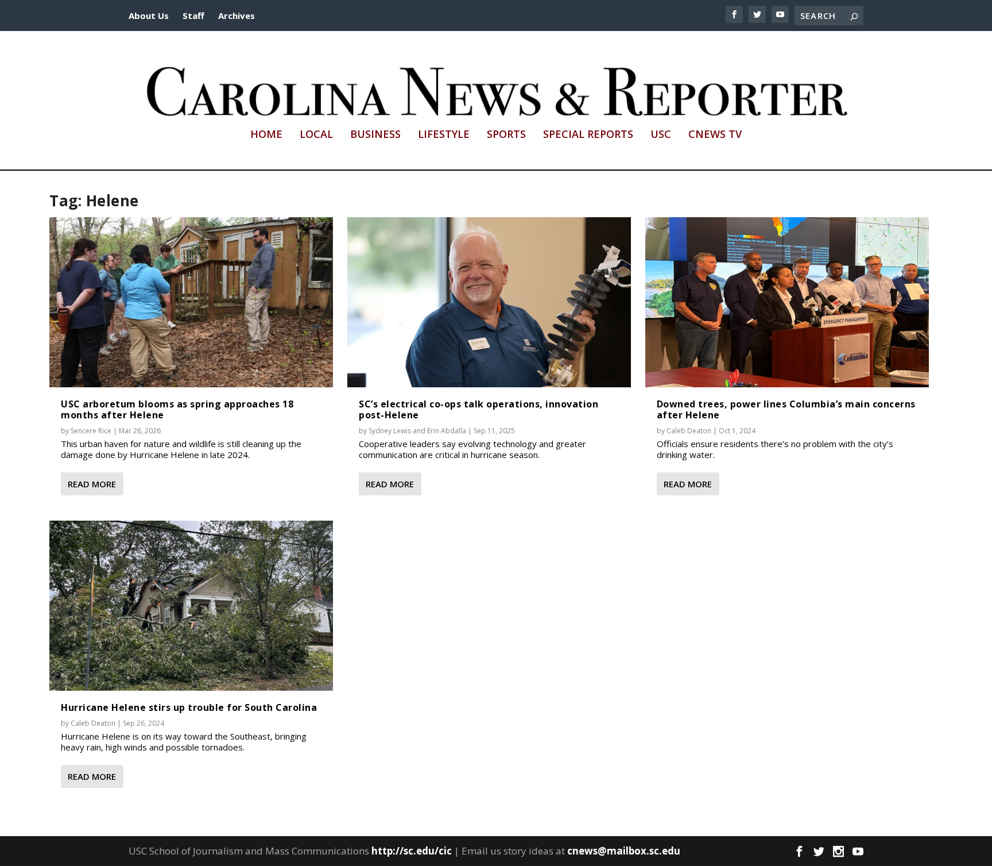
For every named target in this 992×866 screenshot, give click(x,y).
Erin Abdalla (446, 431)
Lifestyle (444, 135)
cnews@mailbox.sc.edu (623, 850)
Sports (506, 135)
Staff (193, 15)
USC (660, 135)
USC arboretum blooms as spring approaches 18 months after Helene (177, 409)
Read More (92, 484)
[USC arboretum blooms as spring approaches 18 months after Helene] (191, 302)
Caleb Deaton (93, 723)
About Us (149, 15)
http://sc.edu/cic (411, 850)
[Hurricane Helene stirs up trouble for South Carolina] (191, 606)
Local (316, 135)
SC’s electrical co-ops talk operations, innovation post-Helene (478, 409)
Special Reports (588, 135)
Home (266, 135)
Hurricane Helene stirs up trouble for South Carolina (189, 707)
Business (375, 135)
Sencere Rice (91, 431)
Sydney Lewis (390, 431)
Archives (236, 15)
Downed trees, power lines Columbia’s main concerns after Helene (786, 409)
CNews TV (715, 135)
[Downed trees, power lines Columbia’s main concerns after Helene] (787, 302)
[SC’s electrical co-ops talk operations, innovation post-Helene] (489, 302)
